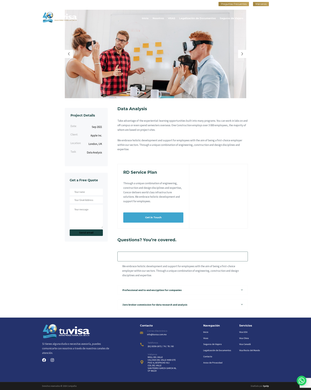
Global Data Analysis (206, 178)
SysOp (266, 386)
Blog (250, 18)
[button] (182, 256)
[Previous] (69, 54)
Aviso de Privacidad (212, 362)
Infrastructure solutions (209, 213)
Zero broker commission (209, 192)
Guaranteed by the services (211, 199)
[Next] (242, 54)
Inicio (145, 18)
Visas (205, 338)
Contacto (263, 18)
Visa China (244, 338)
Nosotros (158, 18)
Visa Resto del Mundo (249, 350)
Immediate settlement (208, 185)
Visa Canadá (245, 344)
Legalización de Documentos (197, 18)
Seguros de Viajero (231, 18)
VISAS (171, 18)
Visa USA (243, 332)
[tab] (182, 256)
